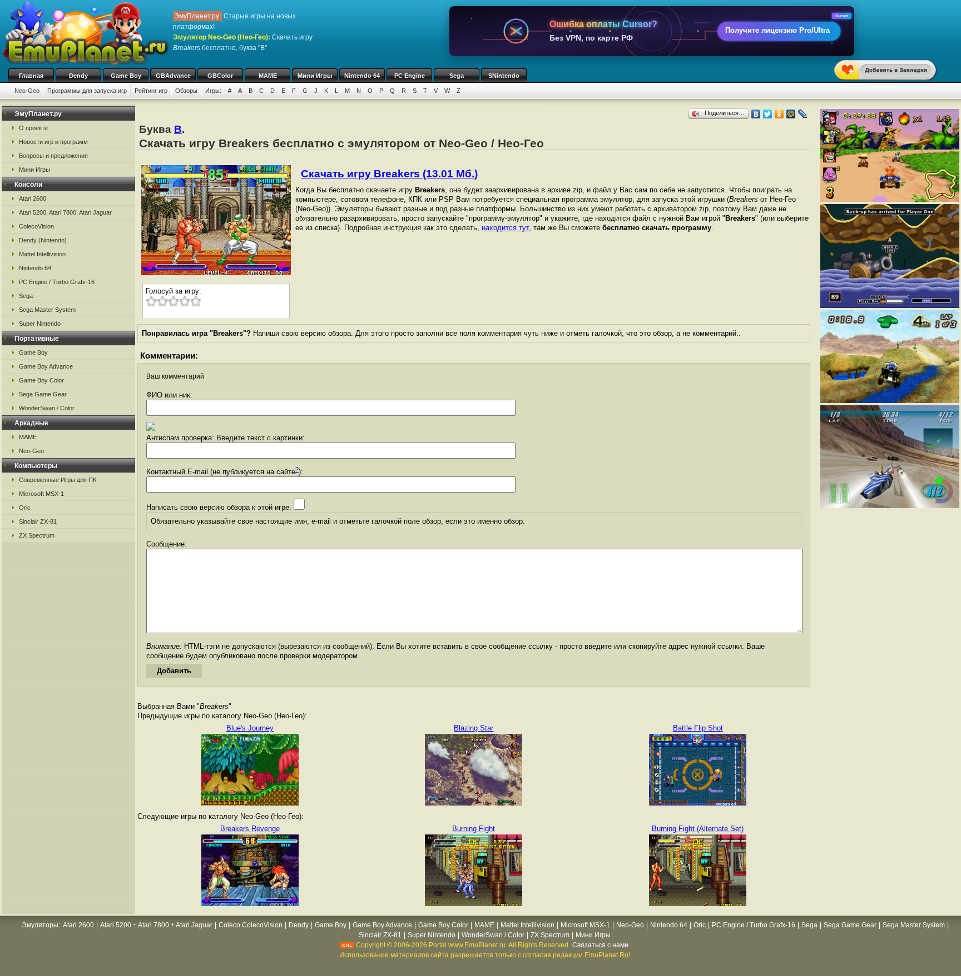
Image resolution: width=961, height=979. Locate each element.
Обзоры (186, 90)
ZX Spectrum (37, 535)
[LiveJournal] (803, 114)
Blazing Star (473, 728)
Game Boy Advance (46, 366)
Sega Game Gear (43, 394)
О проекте (33, 128)
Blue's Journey (250, 728)
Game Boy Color (41, 380)
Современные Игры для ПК (57, 479)
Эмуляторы (40, 925)
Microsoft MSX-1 (41, 493)
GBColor (220, 75)
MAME (268, 75)
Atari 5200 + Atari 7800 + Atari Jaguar (156, 925)
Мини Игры (315, 75)
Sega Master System (47, 309)
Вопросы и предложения (53, 155)
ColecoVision (36, 226)
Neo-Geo (26, 90)
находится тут (505, 227)
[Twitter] (768, 114)
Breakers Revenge (250, 828)
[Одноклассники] (779, 114)
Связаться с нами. (601, 945)
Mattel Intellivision (42, 254)
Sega (456, 75)
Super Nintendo (40, 323)
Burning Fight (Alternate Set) (698, 828)
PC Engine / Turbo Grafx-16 (57, 282)
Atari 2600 (32, 198)
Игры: (213, 90)
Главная (31, 75)
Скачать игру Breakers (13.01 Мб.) (389, 174)
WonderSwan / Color (47, 408)
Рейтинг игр (151, 90)
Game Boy (126, 75)
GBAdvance (173, 75)
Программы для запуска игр (87, 90)
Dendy (78, 75)
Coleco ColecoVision (251, 925)
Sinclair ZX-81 (38, 521)
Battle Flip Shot (698, 728)
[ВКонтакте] (756, 114)
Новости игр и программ (53, 141)
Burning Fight (473, 828)
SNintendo (503, 75)
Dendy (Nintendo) (43, 240)
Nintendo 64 (362, 75)
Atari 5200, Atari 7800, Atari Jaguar (65, 212)
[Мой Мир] (791, 114)
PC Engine (409, 75)
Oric (25, 507)
